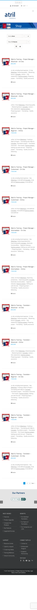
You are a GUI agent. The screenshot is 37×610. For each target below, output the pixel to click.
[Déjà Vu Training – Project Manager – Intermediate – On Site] (6, 231)
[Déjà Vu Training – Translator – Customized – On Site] (6, 456)
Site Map (27, 571)
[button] (1, 502)
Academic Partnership (24, 553)
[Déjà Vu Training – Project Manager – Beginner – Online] (6, 131)
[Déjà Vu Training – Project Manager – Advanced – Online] (6, 96)
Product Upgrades (9, 520)
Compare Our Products (7, 524)
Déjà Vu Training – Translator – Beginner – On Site (21, 375)
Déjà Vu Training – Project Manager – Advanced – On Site (23, 60)
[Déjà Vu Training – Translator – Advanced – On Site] (6, 308)
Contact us (24, 543)
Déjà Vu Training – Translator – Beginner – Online (21, 416)
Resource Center (8, 543)
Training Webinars (9, 553)
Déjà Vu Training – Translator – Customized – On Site (21, 454)
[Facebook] (21, 560)
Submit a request (8, 546)
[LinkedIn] (29, 560)
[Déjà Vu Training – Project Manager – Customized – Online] (6, 200)
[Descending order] (28, 36)
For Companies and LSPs (26, 528)
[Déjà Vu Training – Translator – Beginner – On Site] (6, 377)
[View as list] (20, 46)
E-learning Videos (9, 550)
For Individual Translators (24, 518)
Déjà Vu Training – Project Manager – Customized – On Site (23, 168)
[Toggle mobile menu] (33, 11)
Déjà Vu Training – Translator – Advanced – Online (21, 341)
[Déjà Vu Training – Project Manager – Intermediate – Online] (6, 269)
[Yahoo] (32, 560)
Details (14, 82)
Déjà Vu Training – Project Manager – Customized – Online (23, 198)
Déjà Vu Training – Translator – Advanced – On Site (21, 306)
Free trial (6, 517)
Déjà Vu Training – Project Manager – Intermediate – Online (23, 267)
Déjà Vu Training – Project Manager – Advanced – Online (23, 95)
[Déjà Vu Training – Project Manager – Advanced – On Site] (6, 62)
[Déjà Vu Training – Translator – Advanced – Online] (6, 342)
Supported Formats (9, 531)
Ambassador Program (24, 547)
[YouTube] (26, 560)
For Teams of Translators (24, 523)
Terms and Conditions (20, 573)
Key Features (7, 528)
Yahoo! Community (9, 556)
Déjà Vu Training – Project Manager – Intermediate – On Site (23, 229)
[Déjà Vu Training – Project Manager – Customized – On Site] (6, 170)
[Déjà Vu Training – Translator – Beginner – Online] (6, 418)
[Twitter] (23, 560)
